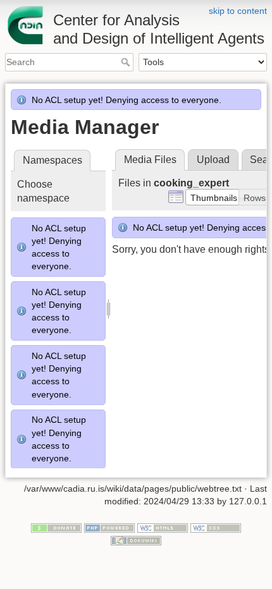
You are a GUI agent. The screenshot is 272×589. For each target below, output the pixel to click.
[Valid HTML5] (162, 528)
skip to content (238, 11)
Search (127, 62)
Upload (213, 159)
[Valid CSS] (215, 528)
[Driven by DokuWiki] (136, 540)
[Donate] (56, 528)
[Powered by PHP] (109, 528)
